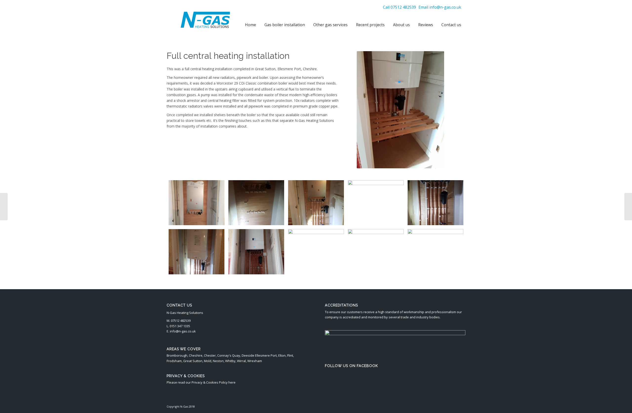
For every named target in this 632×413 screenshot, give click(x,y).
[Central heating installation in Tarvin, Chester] (628, 206)
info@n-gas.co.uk (445, 7)
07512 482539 (403, 7)
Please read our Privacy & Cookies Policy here (201, 382)
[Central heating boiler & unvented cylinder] (4, 206)
